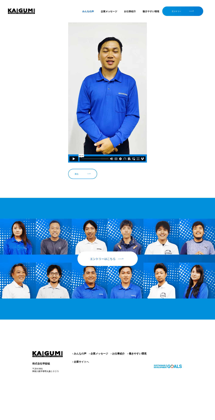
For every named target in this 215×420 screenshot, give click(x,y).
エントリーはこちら (103, 259)
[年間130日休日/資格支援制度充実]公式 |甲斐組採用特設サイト (21, 11)
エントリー (176, 11)
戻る (77, 173)
